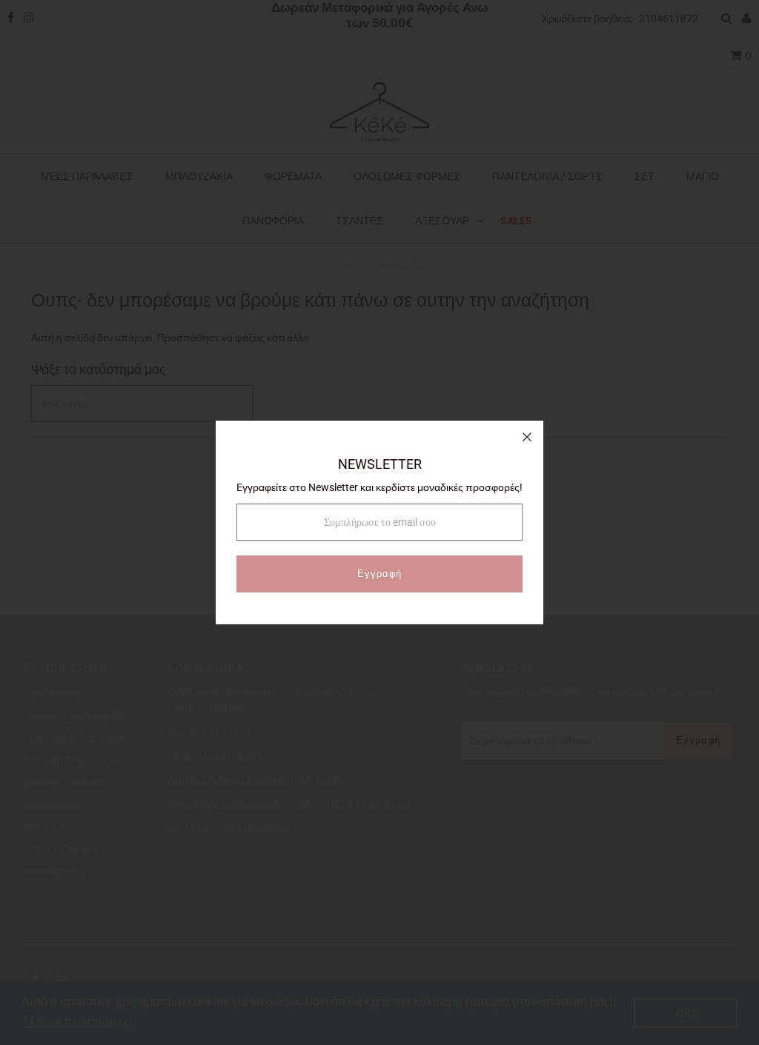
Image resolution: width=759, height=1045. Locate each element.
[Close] (527, 437)
